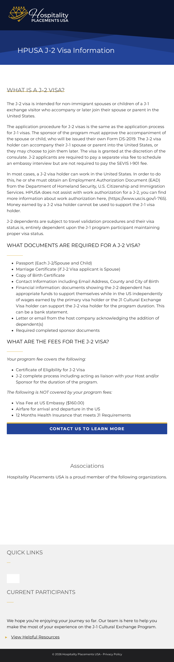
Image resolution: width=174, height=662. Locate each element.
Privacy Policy (112, 654)
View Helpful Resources (35, 637)
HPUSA (33, 192)
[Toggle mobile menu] (165, 14)
